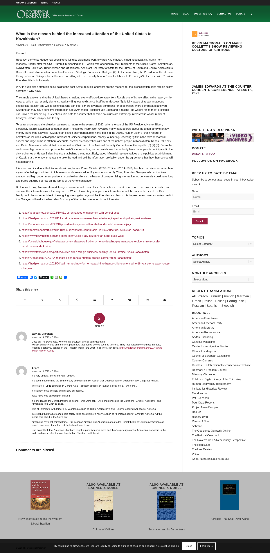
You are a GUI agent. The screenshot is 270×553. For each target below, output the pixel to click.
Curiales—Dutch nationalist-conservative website (221, 365)
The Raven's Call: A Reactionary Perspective (219, 440)
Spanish (213, 305)
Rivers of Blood (201, 421)
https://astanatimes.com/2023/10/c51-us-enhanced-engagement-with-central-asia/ (70, 212)
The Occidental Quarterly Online (211, 430)
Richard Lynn (200, 416)
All (194, 296)
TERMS (44, 3)
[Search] (251, 14)
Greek (196, 301)
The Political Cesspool (205, 435)
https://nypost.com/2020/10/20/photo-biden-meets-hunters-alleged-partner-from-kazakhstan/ (76, 257)
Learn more (206, 546)
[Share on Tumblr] (112, 300)
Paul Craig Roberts (203, 402)
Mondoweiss (199, 393)
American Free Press (205, 318)
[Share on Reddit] (147, 300)
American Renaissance (206, 332)
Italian (208, 301)
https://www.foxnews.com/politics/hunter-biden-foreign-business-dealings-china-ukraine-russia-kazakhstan (85, 251)
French (229, 296)
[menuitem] (27, 3)
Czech (203, 296)
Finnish (215, 296)
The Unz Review (202, 449)
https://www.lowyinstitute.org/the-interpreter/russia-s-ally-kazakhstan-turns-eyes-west (72, 235)
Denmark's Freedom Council (209, 369)
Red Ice (196, 411)
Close (189, 546)
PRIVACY (56, 3)
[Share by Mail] (164, 300)
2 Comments (44, 45)
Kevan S (74, 45)
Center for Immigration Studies (210, 346)
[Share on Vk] (129, 300)
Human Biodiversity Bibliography (211, 383)
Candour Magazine (203, 341)
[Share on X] (42, 300)
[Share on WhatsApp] (60, 300)
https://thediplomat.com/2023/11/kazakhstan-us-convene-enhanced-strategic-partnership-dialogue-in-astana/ (86, 218)
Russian (198, 305)
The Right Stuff (201, 444)
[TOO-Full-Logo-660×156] (50, 14)
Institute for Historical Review (209, 388)
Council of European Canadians (211, 355)
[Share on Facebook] (25, 300)
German (243, 296)
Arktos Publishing (202, 336)
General (60, 45)
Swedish (227, 305)
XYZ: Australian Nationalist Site (210, 458)
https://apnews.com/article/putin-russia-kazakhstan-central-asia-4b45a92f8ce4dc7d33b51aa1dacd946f (82, 229)
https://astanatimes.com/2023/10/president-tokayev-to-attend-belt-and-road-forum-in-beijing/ (76, 224)
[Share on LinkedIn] (94, 300)
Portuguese (235, 301)
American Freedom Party (207, 323)
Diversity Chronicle (203, 374)
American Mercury (203, 327)
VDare (196, 454)
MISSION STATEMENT (26, 3)
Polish (219, 301)
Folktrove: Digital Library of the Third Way (216, 379)
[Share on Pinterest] (77, 300)
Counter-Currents (202, 360)
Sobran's (197, 426)
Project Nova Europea (205, 407)
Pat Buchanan (200, 397)
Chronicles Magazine (204, 351)
